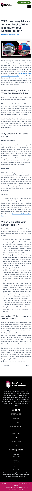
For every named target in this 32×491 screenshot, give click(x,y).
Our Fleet (16, 422)
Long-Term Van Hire (16, 426)
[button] (29, 6)
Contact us (16, 430)
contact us (22, 477)
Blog (16, 445)
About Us (16, 419)
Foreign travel (16, 441)
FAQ (16, 438)
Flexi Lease (16, 434)
